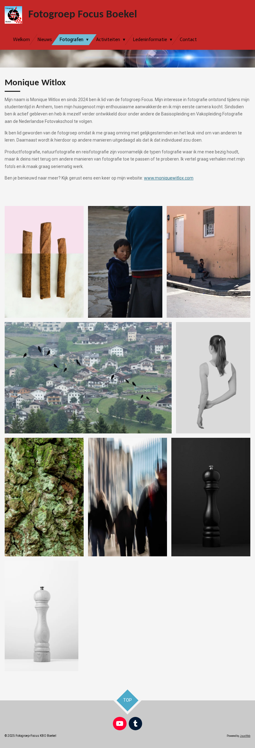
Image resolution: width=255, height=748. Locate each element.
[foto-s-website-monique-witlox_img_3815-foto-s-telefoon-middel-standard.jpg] (208, 262)
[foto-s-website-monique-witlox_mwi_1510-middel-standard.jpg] (210, 497)
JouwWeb (245, 735)
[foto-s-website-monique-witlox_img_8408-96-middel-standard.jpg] (127, 497)
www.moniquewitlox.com (168, 177)
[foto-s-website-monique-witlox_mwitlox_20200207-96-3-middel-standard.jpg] (213, 377)
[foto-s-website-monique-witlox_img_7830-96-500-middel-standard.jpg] (44, 497)
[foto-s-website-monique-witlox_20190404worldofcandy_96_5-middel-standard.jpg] (44, 262)
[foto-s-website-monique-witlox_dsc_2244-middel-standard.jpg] (125, 262)
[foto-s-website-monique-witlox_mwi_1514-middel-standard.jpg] (41, 616)
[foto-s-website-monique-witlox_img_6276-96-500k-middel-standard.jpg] (88, 377)
